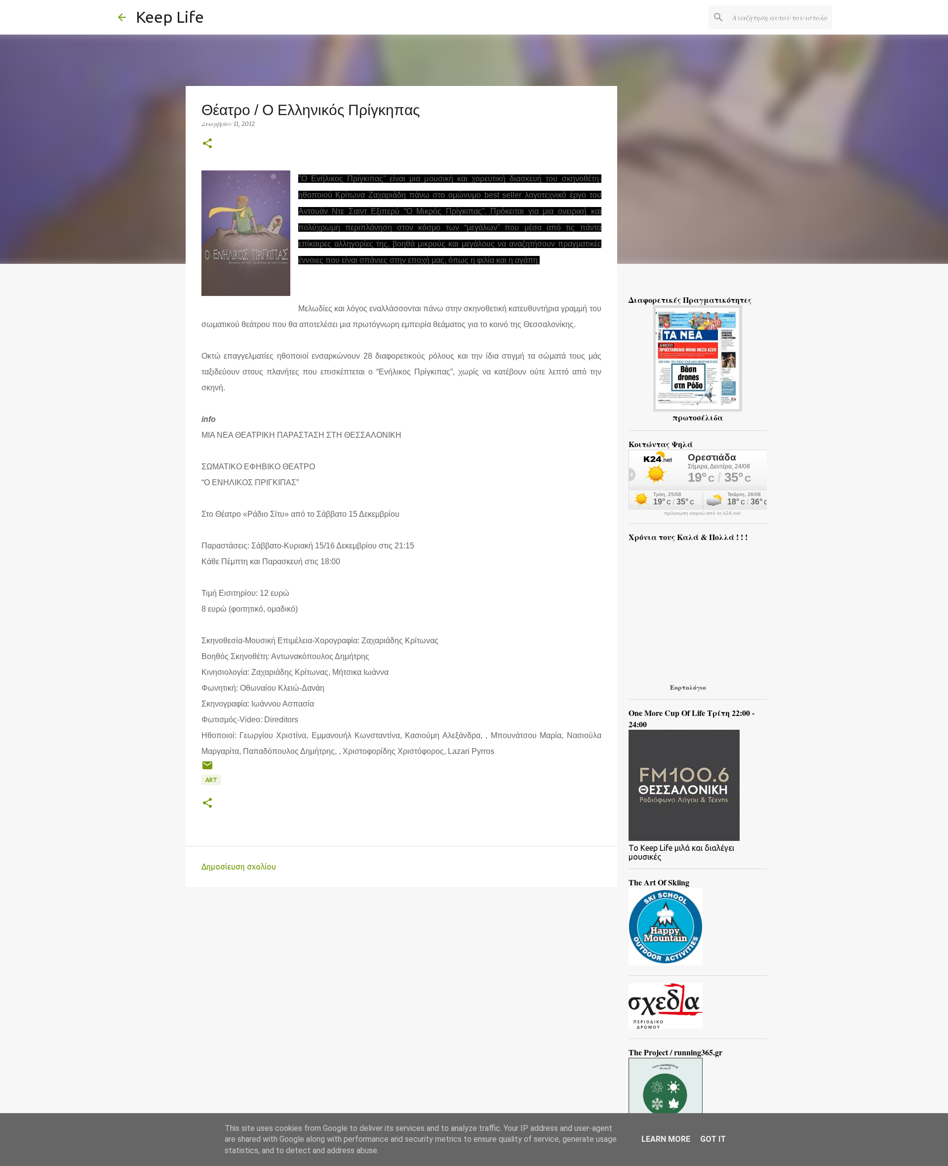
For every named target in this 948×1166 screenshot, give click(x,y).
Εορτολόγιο (688, 687)
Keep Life (170, 17)
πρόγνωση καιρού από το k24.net (702, 513)
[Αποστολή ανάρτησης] (207, 769)
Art (211, 780)
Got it (713, 1139)
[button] (207, 144)
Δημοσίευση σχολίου (238, 866)
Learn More (665, 1139)
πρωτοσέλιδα (697, 417)
